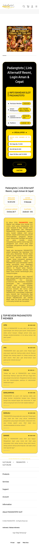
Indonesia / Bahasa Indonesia (11, 527)
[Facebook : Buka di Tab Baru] (13, 538)
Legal (18, 542)
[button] (28, 6)
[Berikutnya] (37, 39)
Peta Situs (25, 542)
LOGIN (19, 164)
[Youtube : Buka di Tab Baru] (26, 538)
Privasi (12, 542)
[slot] (6, 6)
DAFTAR (19, 170)
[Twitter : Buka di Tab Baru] (17, 538)
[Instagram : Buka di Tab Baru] (21, 538)
